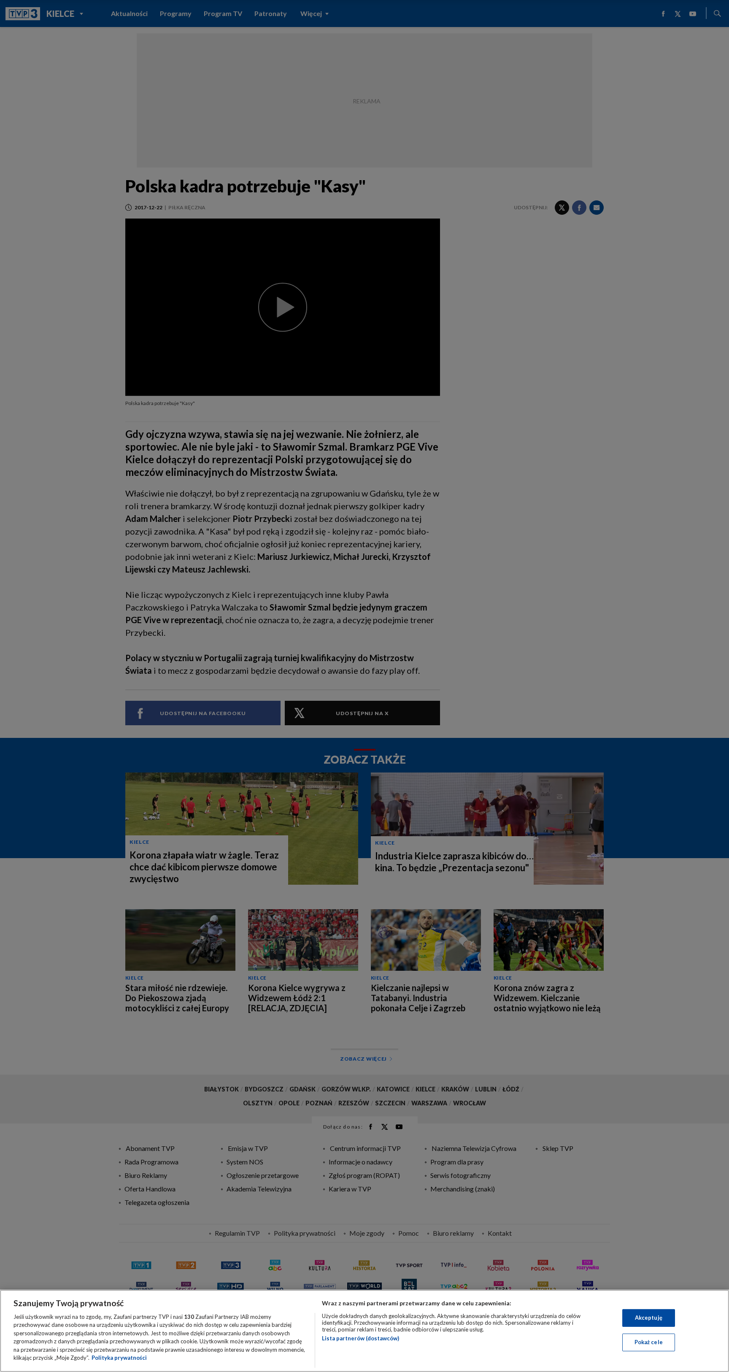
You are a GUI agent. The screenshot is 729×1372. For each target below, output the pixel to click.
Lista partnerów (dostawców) (360, 1338)
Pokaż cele (648, 1342)
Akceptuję (648, 1317)
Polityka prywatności (119, 1357)
